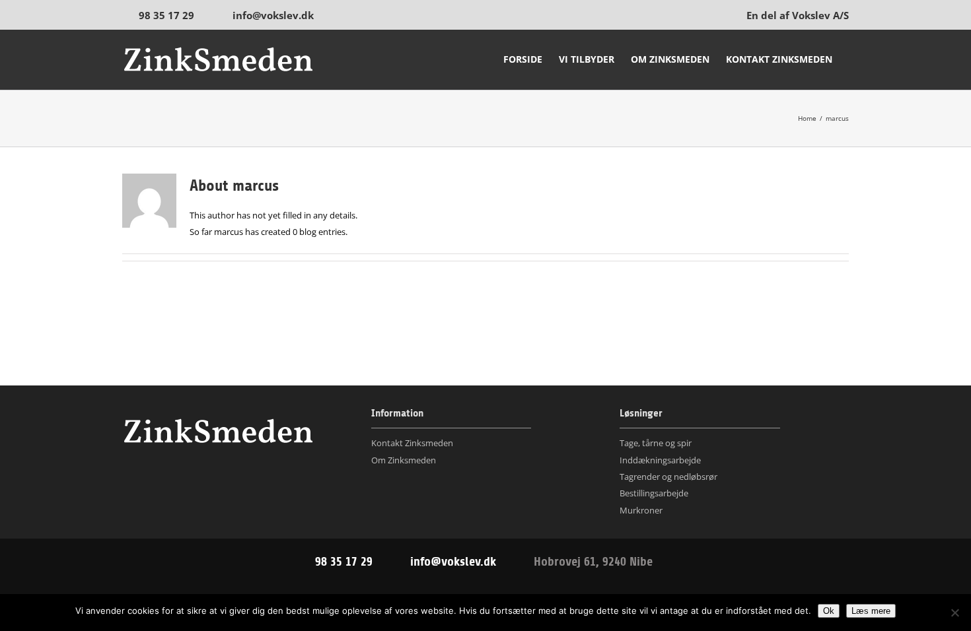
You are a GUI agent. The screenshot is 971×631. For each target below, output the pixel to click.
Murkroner (641, 510)
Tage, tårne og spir (656, 443)
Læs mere (870, 611)
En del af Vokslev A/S (797, 15)
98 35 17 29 (166, 15)
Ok (828, 611)
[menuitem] (522, 59)
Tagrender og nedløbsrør (668, 476)
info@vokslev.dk (273, 15)
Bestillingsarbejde (654, 493)
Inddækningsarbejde (660, 460)
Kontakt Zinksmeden (412, 443)
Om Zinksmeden (403, 460)
